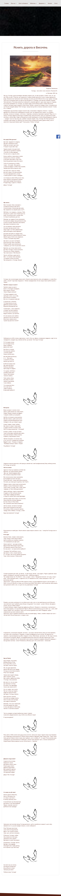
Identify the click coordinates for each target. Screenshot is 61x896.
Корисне (6, 9)
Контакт (50, 3)
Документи (42, 3)
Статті (55, 3)
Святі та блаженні (23, 3)
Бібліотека (33, 3)
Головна (6, 3)
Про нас (13, 3)
